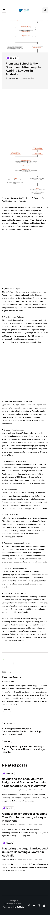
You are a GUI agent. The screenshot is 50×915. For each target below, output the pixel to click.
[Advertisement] (25, 120)
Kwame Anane (13, 78)
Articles (7, 710)
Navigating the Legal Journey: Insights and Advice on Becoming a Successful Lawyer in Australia (24, 782)
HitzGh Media (18, 907)
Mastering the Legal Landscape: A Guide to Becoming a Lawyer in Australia (25, 852)
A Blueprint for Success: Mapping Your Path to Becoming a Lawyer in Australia (24, 817)
